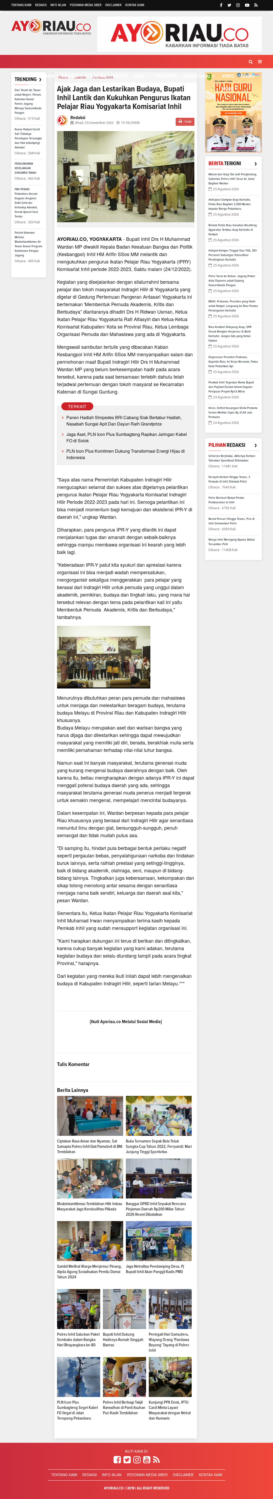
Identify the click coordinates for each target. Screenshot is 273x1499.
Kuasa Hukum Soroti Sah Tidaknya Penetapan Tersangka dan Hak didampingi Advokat (28, 138)
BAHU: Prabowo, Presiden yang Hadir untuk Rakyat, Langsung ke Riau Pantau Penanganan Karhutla (233, 306)
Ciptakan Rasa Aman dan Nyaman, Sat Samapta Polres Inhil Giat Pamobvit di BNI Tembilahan (89, 1146)
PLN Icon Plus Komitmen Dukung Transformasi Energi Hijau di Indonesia (125, 454)
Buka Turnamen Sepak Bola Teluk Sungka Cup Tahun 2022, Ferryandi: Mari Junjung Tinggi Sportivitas (159, 1146)
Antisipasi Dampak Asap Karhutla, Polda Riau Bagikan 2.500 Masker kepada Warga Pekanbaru (229, 204)
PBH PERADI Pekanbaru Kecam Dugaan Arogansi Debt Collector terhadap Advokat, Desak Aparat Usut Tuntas (26, 203)
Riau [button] (139, 76)
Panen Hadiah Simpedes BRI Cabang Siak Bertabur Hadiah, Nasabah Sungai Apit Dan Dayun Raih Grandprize (124, 420)
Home (22, 76)
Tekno (247, 76)
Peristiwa (95, 76)
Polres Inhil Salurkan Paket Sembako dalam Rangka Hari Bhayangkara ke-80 (78, 1339)
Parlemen (165, 76)
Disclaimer (113, 5)
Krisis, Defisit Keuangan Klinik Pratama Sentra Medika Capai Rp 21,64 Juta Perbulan (233, 413)
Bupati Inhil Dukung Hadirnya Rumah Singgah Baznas (123, 1339)
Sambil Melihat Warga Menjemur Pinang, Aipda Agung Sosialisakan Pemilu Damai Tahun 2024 (89, 1271)
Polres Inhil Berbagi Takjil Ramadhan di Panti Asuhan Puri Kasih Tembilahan (124, 1407)
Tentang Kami (21, 5)
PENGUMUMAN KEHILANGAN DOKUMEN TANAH (25, 168)
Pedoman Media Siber (86, 5)
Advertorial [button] (197, 76)
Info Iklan (58, 5)
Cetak (187, 121)
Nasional (45, 76)
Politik (120, 76)
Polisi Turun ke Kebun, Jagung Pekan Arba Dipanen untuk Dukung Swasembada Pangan (231, 281)
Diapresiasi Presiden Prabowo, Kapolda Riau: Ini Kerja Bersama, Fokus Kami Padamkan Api (233, 362)
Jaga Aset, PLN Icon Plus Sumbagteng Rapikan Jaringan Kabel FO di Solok (126, 437)
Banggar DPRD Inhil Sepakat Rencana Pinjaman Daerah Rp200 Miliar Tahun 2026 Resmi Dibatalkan (156, 1209)
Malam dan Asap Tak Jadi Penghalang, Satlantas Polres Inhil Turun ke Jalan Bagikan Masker (232, 179)
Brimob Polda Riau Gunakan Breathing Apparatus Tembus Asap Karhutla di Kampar (232, 230)
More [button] (227, 89)
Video (228, 76)
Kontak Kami (134, 5)
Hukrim (70, 76)
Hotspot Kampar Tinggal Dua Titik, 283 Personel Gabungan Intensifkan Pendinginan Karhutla (232, 255)
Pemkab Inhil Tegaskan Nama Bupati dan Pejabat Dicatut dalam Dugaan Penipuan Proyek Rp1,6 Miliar (231, 387)
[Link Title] (117, 1460)
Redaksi (41, 5)
